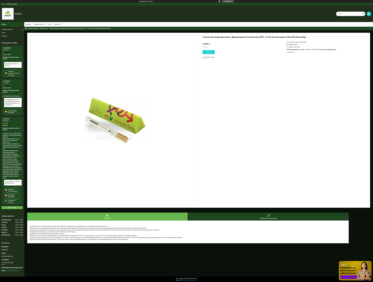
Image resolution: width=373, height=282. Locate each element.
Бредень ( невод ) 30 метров (11, 64)
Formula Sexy (44, 28)
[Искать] (363, 14)
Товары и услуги (39, 24)
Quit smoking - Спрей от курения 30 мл (12, 182)
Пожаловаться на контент (189, 280)
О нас (49, 24)
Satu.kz (195, 278)
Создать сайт (143, 1)
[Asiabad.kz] (8, 13)
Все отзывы (12, 207)
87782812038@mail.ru (13, 270)
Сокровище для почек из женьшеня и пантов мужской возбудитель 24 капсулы (12, 102)
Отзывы (4, 36)
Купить (208, 52)
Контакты (57, 24)
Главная (28, 24)
